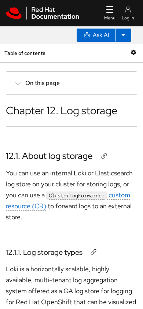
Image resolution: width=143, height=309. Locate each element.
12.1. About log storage (49, 155)
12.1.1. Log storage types (44, 252)
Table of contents (24, 52)
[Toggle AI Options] (123, 35)
